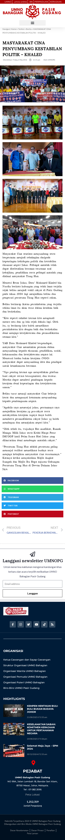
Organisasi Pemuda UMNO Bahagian (25, 676)
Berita (29, 29)
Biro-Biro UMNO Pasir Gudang (21, 687)
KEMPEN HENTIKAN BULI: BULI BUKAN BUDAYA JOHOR (42, 708)
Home (13, 29)
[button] (32, 23)
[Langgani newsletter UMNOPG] (32, 554)
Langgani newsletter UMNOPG (33, 560)
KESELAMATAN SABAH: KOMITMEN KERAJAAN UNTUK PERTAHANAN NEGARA (41, 729)
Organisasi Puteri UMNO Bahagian (24, 682)
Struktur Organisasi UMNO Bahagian (25, 665)
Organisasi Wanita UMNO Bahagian (24, 671)
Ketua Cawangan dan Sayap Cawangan (26, 659)
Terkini (21, 29)
